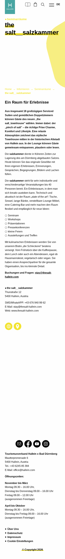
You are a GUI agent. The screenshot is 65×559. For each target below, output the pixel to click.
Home (8, 89)
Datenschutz (15, 533)
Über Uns (13, 529)
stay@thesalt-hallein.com (27, 306)
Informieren (23, 89)
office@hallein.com (24, 470)
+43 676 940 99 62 (35, 302)
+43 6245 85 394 (19, 466)
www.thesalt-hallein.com (25, 310)
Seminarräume (42, 89)
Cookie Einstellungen (20, 541)
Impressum (14, 537)
